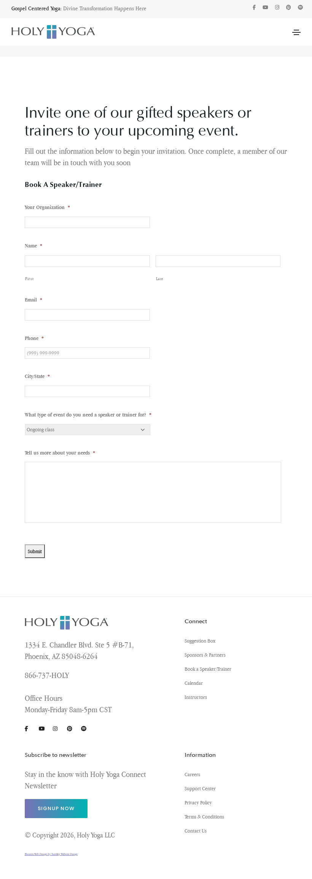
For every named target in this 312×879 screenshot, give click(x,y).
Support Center (200, 788)
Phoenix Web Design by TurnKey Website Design (51, 854)
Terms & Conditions (204, 816)
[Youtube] (265, 7)
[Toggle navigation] (296, 32)
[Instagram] (277, 7)
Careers (192, 774)
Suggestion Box (200, 640)
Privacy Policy (198, 802)
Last (160, 278)
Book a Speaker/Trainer (208, 668)
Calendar (194, 683)
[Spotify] (300, 7)
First (29, 278)
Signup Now (56, 808)
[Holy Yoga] (53, 32)
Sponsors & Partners (205, 654)
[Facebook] (254, 7)
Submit (35, 551)
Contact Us (196, 830)
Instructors (196, 697)
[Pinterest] (288, 7)
